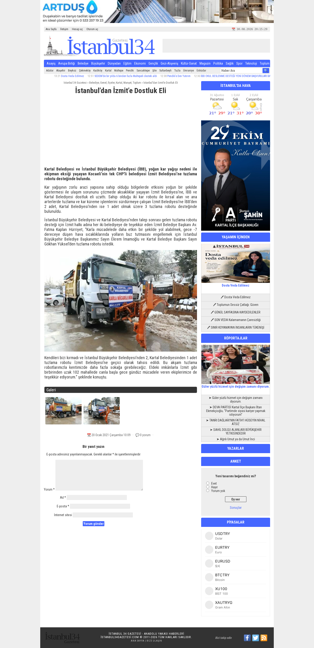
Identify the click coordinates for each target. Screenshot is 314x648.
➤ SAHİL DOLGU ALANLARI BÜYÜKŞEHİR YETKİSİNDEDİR (236, 431)
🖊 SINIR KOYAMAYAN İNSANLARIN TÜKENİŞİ (235, 327)
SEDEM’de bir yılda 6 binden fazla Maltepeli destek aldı (110, 76)
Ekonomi (140, 63)
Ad (63, 497)
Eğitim (127, 63)
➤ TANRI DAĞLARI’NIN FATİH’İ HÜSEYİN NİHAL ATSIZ (235, 422)
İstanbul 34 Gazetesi (75, 82)
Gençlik (153, 63)
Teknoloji (251, 63)
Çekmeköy (85, 70)
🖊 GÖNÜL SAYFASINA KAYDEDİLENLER (235, 312)
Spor (239, 63)
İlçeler (111, 82)
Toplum (264, 63)
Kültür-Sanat (189, 63)
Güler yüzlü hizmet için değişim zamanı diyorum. (236, 386)
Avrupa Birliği (66, 63)
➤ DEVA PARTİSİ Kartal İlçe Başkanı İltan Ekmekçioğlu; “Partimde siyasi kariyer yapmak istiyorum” (235, 410)
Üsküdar (201, 70)
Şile (154, 70)
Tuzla (177, 70)
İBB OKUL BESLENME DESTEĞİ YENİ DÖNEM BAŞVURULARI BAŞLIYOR (224, 76)
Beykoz (72, 70)
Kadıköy (97, 70)
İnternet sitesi (63, 515)
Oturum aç (92, 29)
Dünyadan (114, 63)
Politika (218, 63)
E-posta (63, 506)
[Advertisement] (120, 132)
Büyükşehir (98, 63)
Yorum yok (218, 491)
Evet (214, 483)
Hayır (214, 487)
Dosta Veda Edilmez (57, 76)
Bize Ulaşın (154, 640)
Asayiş (51, 63)
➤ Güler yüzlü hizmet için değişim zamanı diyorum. (236, 399)
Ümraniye (188, 70)
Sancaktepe (143, 70)
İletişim (64, 29)
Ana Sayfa (51, 29)
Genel (103, 82)
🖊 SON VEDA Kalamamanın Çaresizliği (236, 320)
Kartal (108, 70)
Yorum (49, 489)
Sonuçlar (236, 507)
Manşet (127, 82)
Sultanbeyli (165, 70)
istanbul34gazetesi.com (120, 637)
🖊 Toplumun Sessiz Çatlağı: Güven (235, 305)
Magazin (205, 63)
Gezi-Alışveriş (169, 63)
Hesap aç (77, 29)
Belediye (83, 63)
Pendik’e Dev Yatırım (163, 76)
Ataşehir (60, 70)
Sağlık (230, 63)
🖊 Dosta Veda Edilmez (236, 297)
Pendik (130, 70)
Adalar (50, 70)
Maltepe (118, 70)
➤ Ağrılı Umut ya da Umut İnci (236, 439)
